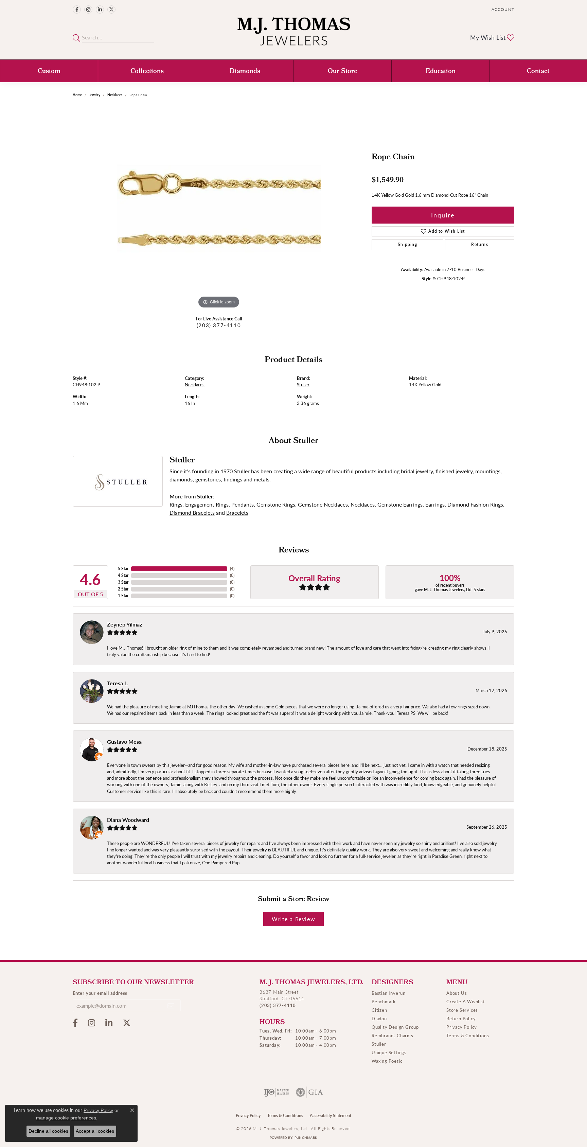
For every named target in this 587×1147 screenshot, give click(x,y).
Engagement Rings (207, 504)
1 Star (123, 596)
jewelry (94, 94)
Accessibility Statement (330, 1115)
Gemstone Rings (275, 504)
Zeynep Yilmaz (124, 624)
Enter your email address (100, 993)
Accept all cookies (95, 1131)
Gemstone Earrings (400, 504)
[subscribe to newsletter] (171, 1006)
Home (77, 94)
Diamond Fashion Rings (475, 504)
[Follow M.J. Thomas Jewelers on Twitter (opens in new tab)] (111, 9)
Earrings (435, 504)
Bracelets (237, 512)
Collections (147, 71)
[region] (219, 208)
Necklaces (114, 94)
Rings (176, 504)
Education (441, 71)
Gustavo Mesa (124, 741)
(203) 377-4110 (219, 325)
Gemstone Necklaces (323, 504)
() (232, 568)
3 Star (123, 582)
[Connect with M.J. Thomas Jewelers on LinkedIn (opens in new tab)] (100, 9)
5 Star (123, 568)
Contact (538, 71)
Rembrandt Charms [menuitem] (392, 1035)
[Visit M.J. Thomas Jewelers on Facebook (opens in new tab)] (77, 9)
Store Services (462, 1010)
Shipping (407, 244)
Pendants (242, 504)
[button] (502, 9)
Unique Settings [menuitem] (389, 1052)
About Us (456, 993)
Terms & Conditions (467, 1035)
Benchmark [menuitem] (384, 1001)
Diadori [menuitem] (380, 1018)
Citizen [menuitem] (379, 1010)
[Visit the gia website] (309, 1092)
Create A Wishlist (465, 1001)
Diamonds (245, 71)
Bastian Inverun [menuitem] (389, 993)
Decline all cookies (48, 1131)
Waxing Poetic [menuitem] (387, 1061)
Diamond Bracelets (192, 512)
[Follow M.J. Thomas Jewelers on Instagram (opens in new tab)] (88, 9)
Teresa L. (117, 683)
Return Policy (461, 1018)
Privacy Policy (461, 1027)
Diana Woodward (128, 820)
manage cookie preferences (66, 1117)
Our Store (342, 71)
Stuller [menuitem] (379, 1044)
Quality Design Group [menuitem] (395, 1027)
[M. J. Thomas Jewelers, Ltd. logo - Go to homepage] (293, 34)
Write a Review (293, 919)
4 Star (123, 575)
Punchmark (306, 1137)
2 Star (123, 589)
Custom (49, 71)
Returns (479, 244)
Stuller (303, 385)
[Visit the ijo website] (276, 1092)
